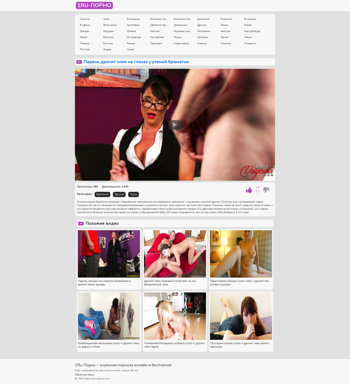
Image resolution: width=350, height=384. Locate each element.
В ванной (226, 19)
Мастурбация (252, 31)
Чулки (130, 49)
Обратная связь (84, 374)
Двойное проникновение (159, 25)
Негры (178, 37)
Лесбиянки (203, 31)
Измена (131, 31)
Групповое (133, 25)
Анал (106, 19)
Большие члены (183, 19)
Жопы (247, 25)
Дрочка (201, 25)
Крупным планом (183, 31)
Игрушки (108, 31)
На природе (134, 37)
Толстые (85, 49)
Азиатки (85, 19)
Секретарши (181, 43)
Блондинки (133, 19)
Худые (107, 49)
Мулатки (108, 37)
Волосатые (110, 25)
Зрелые (84, 31)
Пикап (248, 37)
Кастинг (155, 31)
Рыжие (131, 43)
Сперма (201, 43)
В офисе (85, 25)
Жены (224, 25)
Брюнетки (203, 19)
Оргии (224, 37)
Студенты (250, 43)
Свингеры (156, 43)
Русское (108, 43)
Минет (84, 37)
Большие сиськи (159, 19)
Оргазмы (202, 37)
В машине (250, 19)
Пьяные (84, 43)
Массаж (225, 31)
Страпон (226, 43)
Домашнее (180, 25)
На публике (157, 37)
